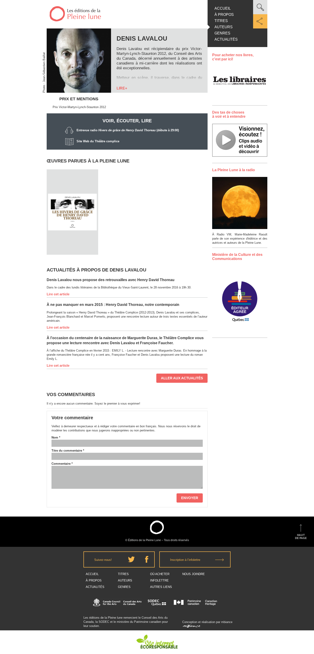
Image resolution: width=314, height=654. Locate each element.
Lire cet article (58, 294)
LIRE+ (122, 88)
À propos (224, 15)
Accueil (222, 8)
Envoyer (189, 498)
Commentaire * (62, 463)
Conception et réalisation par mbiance (207, 622)
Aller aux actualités (182, 378)
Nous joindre (193, 574)
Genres (222, 33)
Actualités (226, 39)
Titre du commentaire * (67, 450)
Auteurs (223, 27)
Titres (221, 21)
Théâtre (72, 199)
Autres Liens (161, 587)
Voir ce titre (73, 246)
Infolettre (159, 580)
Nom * (55, 437)
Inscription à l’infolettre (185, 560)
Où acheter (159, 574)
